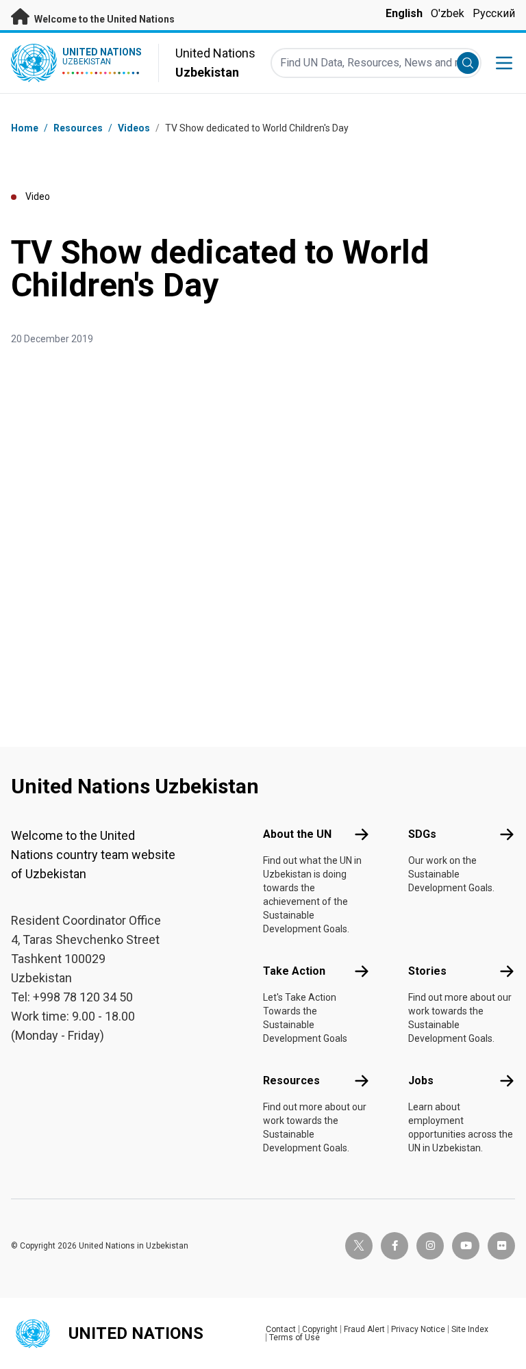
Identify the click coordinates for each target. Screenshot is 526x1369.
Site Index (469, 1329)
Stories (427, 970)
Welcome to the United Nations (103, 19)
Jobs (421, 1080)
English (404, 13)
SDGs (422, 834)
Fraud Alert (364, 1329)
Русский (494, 13)
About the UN (297, 834)
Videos (134, 128)
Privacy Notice (418, 1329)
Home (24, 128)
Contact (281, 1329)
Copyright (320, 1329)
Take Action (294, 970)
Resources (291, 1080)
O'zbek (447, 13)
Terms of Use (294, 1337)
